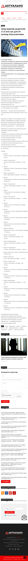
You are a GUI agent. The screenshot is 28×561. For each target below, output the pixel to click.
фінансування (12, 326)
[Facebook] (12, 549)
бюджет (18, 326)
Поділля (14, 18)
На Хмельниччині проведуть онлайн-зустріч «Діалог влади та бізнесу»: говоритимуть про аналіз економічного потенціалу (13, 464)
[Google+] (15, 549)
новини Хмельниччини (19, 329)
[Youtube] (18, 549)
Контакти (24, 559)
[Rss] (10, 549)
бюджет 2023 (4, 329)
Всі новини (6, 481)
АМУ (7, 328)
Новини (8, 18)
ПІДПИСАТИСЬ (9, 512)
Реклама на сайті (17, 559)
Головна (3, 18)
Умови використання (7, 559)
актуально (10, 329)
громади (21, 328)
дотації (6, 326)
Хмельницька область (13, 328)
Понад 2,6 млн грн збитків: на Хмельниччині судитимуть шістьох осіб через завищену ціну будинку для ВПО (14, 436)
